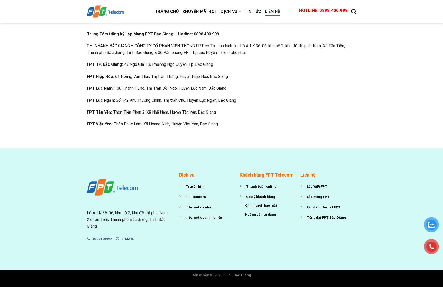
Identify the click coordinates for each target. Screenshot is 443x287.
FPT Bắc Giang (238, 275)
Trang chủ (167, 11)
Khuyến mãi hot (200, 11)
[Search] (353, 11)
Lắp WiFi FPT (317, 186)
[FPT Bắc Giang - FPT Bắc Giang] (117, 11)
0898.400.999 (333, 10)
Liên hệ (272, 11)
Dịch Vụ (229, 11)
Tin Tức (253, 11)
